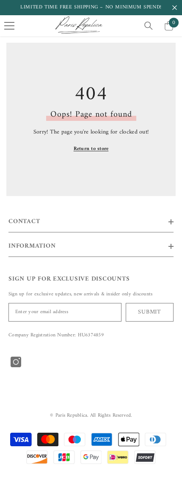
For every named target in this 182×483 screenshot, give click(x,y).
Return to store (91, 149)
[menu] (9, 26)
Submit (149, 312)
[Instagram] (15, 362)
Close (174, 8)
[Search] (148, 26)
